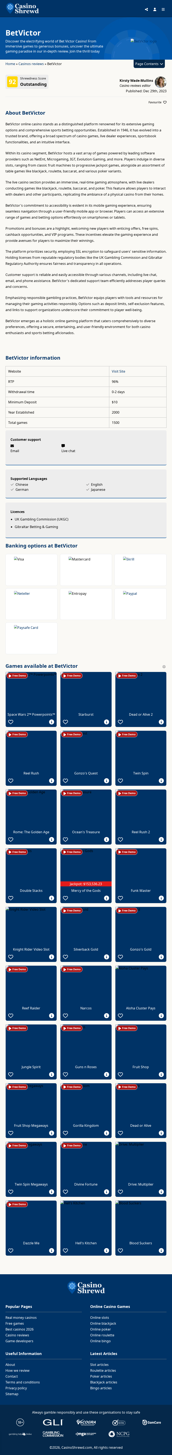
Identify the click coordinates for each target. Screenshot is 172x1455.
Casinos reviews (31, 64)
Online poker (100, 1329)
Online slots (99, 1317)
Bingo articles (101, 1388)
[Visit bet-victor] (140, 41)
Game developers (19, 1341)
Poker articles (101, 1376)
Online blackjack (103, 1323)
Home (10, 64)
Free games (14, 1323)
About (10, 1364)
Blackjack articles (103, 1382)
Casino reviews (17, 1335)
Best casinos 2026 (19, 1329)
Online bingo (100, 1341)
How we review (17, 1370)
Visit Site (118, 371)
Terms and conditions (22, 1382)
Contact (11, 1376)
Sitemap (11, 1394)
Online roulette (102, 1335)
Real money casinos (21, 1317)
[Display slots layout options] (164, 666)
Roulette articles (103, 1370)
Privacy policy (16, 1388)
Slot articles (99, 1364)
